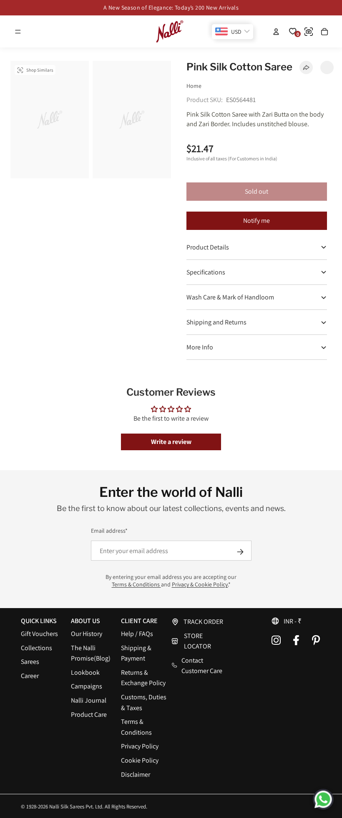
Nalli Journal (88, 700)
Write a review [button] (171, 441)
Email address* (109, 530)
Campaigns (86, 686)
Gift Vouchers (39, 633)
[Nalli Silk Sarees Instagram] (276, 640)
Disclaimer (135, 774)
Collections (36, 647)
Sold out (256, 191)
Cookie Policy (139, 760)
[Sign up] (240, 552)
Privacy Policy (139, 746)
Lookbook (85, 672)
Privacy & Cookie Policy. (200, 584)
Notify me (256, 220)
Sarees (30, 661)
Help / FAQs (137, 633)
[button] (18, 31)
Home (193, 86)
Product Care (89, 714)
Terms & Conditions (136, 584)
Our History (86, 633)
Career (30, 675)
